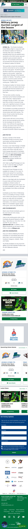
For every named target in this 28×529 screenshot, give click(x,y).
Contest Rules (12, 509)
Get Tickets (17, 4)
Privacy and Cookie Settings (14, 513)
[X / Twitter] (14, 517)
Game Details (14, 293)
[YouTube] (23, 517)
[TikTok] (19, 517)
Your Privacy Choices (19, 511)
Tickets (15, 289)
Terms (12, 511)
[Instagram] (9, 517)
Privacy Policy (7, 511)
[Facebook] (4, 517)
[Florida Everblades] (3, 4)
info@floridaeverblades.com (7, 505)
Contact (5, 509)
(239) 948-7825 (4, 503)
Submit (14, 452)
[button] (9, 524)
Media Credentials (20, 509)
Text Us (23, 526)
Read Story (14, 319)
